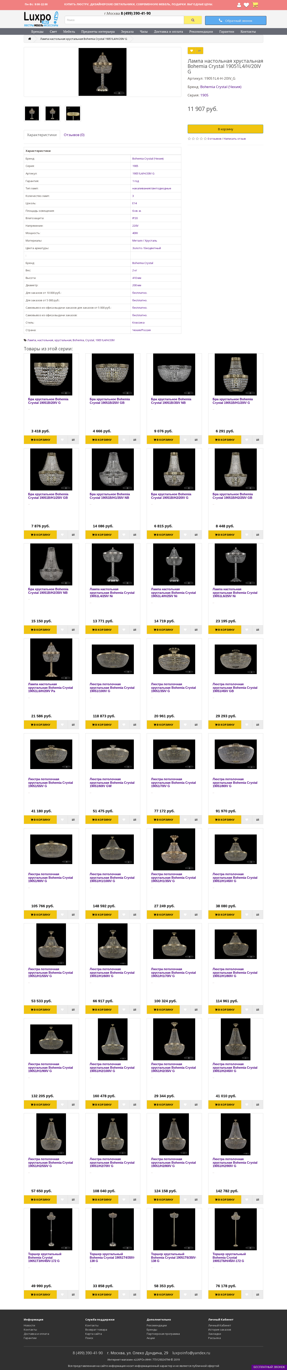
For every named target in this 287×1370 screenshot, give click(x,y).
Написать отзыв (235, 138)
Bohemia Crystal (142, 263)
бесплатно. (139, 293)
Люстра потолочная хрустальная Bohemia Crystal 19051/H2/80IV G (173, 1162)
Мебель (69, 31)
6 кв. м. (136, 211)
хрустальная (62, 340)
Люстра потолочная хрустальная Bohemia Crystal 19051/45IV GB (235, 687)
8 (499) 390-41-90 (88, 1353)
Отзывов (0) (74, 134)
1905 (135, 166)
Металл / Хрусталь (144, 240)
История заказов (219, 1329)
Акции (151, 1338)
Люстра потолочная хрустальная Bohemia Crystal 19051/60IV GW (112, 782)
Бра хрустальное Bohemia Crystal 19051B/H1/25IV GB (48, 495)
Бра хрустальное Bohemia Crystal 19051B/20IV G (48, 400)
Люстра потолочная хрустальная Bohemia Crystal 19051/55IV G (50, 782)
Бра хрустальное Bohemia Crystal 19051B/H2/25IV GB (233, 495)
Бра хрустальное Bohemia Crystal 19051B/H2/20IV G (171, 495)
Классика (138, 322)
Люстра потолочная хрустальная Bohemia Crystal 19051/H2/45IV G (235, 1067)
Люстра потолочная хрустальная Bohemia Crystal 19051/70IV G (173, 782)
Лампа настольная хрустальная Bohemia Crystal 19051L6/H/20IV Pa (50, 687)
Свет (53, 31)
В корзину (225, 129)
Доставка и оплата (168, 31)
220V (135, 225)
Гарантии (226, 31)
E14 (134, 203)
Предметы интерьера (98, 31)
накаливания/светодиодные (151, 188)
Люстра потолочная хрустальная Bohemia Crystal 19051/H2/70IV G (112, 1162)
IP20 (135, 218)
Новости (29, 1325)
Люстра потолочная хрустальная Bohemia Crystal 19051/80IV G (235, 782)
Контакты (248, 31)
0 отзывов (214, 138)
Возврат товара (96, 1329)
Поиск (89, 1338)
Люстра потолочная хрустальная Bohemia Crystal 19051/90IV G (50, 877)
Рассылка (214, 1338)
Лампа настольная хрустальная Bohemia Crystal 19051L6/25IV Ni (235, 592)
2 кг (134, 270)
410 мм (136, 278)
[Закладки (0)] (246, 6)
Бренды (37, 31)
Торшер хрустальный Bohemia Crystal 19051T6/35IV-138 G (173, 1257)
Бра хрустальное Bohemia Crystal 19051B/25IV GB (110, 400)
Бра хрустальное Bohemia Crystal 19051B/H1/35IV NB (110, 495)
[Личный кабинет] (239, 6)
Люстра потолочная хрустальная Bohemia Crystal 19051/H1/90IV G (50, 1067)
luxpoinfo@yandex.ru (191, 1353)
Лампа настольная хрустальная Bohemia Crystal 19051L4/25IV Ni (112, 592)
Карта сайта (93, 1334)
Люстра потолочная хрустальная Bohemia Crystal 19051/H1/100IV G (112, 877)
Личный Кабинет (219, 1325)
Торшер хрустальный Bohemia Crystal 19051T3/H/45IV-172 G (44, 1257)
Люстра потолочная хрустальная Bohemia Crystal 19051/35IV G (173, 687)
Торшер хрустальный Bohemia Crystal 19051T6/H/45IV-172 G (229, 1257)
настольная (45, 340)
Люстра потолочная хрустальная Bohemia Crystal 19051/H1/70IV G (173, 972)
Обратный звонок (238, 20)
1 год (135, 181)
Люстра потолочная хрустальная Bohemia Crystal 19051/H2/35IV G (173, 1067)
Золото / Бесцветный (146, 248)
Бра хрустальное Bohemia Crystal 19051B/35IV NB (171, 400)
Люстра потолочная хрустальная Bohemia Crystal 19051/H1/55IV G (50, 972)
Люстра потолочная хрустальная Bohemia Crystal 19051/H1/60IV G (112, 972)
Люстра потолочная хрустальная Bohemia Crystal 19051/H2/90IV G (235, 1162)
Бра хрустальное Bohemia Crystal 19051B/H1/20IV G (233, 400)
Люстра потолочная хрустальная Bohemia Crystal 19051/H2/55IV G (50, 1162)
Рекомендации (201, 31)
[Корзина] (255, 6)
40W (135, 233)
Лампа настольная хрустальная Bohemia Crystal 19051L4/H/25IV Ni (173, 592)
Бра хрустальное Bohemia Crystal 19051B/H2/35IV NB (48, 590)
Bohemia (78, 340)
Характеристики (42, 134)
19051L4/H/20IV (105, 340)
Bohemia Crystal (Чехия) (147, 158)
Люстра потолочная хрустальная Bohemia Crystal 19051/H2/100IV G (112, 1067)
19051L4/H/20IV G (143, 173)
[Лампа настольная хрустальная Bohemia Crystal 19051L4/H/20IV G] (102, 72)
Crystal (89, 340)
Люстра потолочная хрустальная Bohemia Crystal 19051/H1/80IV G (235, 972)
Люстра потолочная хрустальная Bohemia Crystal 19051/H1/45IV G (235, 877)
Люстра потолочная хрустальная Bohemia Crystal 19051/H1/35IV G (173, 877)
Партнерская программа (163, 1334)
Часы (144, 31)
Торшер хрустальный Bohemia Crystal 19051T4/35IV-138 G (112, 1257)
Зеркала (127, 31)
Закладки (214, 1334)
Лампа (31, 340)
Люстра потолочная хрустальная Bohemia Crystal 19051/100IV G (112, 687)
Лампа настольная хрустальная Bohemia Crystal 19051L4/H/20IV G (83, 39)
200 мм (136, 285)
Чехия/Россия (141, 330)
